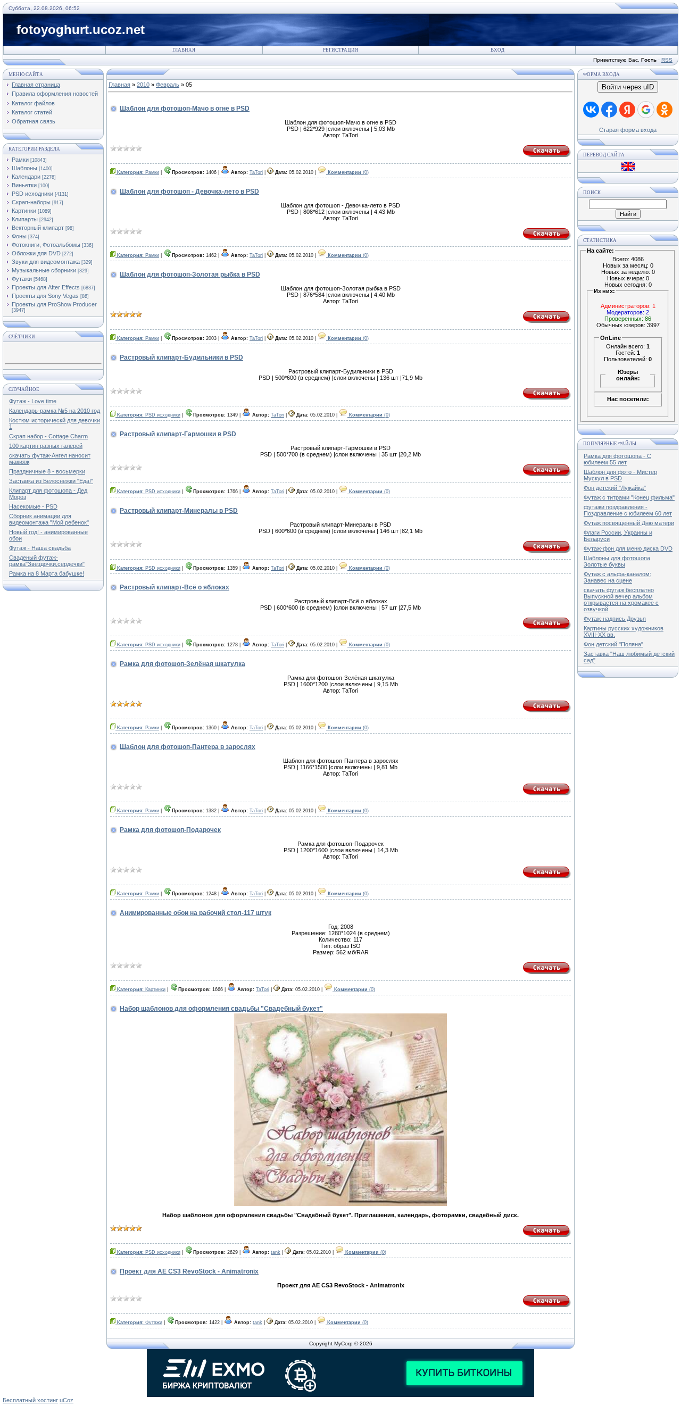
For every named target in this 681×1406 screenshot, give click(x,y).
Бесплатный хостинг (30, 1400)
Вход (497, 50)
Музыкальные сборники (44, 270)
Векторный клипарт (38, 227)
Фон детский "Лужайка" (615, 488)
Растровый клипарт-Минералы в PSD (179, 510)
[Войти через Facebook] (609, 110)
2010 (143, 84)
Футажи (22, 279)
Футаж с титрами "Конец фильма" (629, 497)
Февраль (167, 84)
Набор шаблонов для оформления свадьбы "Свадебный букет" (221, 1008)
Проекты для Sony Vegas (45, 296)
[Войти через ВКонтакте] (591, 110)
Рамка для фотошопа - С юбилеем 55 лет (617, 459)
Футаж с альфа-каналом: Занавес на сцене (617, 577)
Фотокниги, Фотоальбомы (46, 245)
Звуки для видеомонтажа (46, 262)
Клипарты (25, 219)
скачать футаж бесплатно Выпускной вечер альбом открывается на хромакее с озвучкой (621, 599)
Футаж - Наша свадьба (40, 548)
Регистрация (340, 50)
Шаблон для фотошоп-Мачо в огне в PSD (185, 108)
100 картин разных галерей (45, 446)
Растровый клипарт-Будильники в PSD (181, 357)
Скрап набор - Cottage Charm (48, 436)
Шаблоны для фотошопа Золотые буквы (617, 561)
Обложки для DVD (36, 253)
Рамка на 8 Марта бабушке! (46, 573)
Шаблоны (24, 168)
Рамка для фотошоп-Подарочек (170, 830)
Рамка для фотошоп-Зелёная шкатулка (182, 664)
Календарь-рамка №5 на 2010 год (54, 410)
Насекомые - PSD (33, 506)
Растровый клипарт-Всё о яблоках (174, 587)
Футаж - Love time (32, 401)
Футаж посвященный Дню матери (629, 523)
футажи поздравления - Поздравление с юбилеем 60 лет (628, 510)
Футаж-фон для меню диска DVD (628, 548)
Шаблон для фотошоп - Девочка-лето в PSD (189, 191)
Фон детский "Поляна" (613, 644)
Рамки (20, 159)
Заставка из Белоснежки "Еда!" (51, 481)
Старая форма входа (628, 130)
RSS (666, 60)
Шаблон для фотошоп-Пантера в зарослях (187, 747)
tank (275, 1252)
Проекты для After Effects (46, 287)
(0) (348, 172)
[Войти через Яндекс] (627, 110)
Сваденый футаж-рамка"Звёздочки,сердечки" (47, 560)
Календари (26, 176)
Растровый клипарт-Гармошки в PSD (178, 434)
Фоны (19, 236)
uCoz (66, 1400)
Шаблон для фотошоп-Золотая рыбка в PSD (190, 274)
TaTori (256, 172)
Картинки (24, 210)
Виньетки (24, 185)
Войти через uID (628, 87)
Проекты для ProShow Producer (54, 304)
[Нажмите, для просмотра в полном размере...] (340, 1204)
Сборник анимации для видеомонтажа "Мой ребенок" (49, 519)
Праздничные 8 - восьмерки (47, 471)
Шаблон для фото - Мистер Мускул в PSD (620, 475)
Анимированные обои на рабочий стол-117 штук (195, 913)
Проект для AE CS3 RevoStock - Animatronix (189, 1271)
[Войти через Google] (645, 109)
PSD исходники (32, 193)
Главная (183, 50)
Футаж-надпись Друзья (615, 618)
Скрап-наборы (31, 202)
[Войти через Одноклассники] (664, 110)
